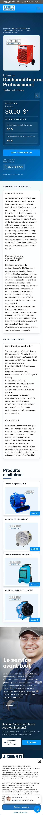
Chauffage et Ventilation (21, 28)
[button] (39, 761)
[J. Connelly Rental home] (9, 8)
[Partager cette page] (37, 95)
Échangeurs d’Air (9, 30)
